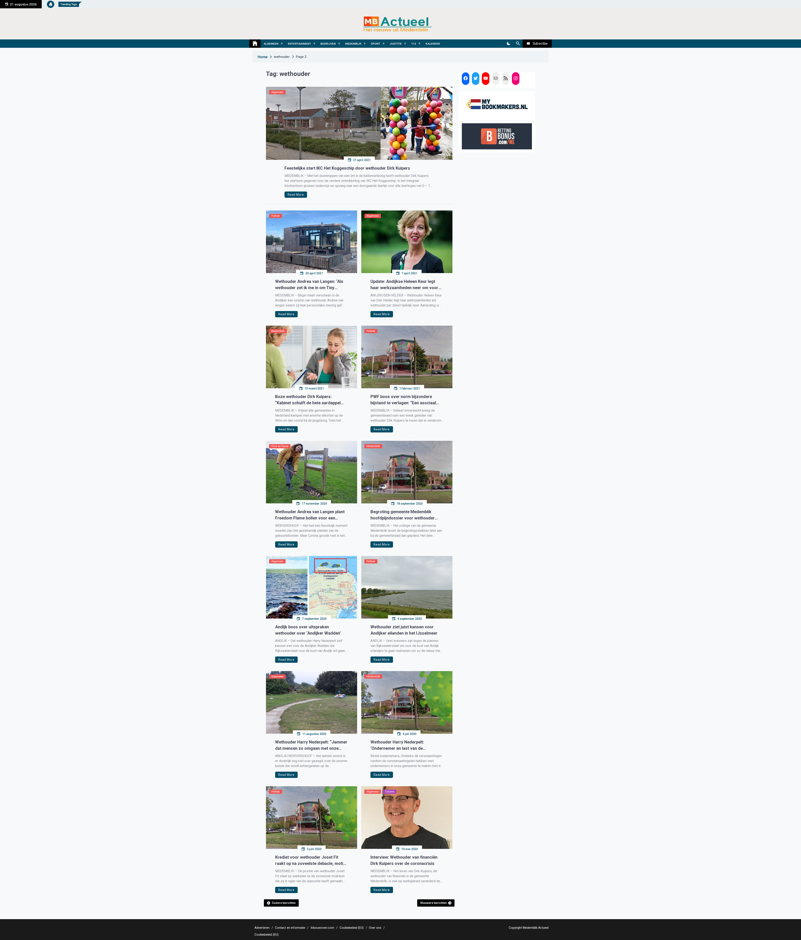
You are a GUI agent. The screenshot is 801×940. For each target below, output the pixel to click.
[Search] (518, 43)
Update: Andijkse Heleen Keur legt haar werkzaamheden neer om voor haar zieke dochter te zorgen (404, 285)
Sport (375, 43)
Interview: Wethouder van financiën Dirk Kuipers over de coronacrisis (403, 860)
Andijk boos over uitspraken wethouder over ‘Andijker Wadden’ (308, 630)
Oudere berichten (284, 903)
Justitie (396, 43)
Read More (296, 194)
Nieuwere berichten (433, 903)
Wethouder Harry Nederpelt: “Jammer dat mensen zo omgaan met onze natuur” (311, 745)
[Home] (255, 43)
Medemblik (353, 43)
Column (389, 791)
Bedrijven (328, 43)
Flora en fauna (279, 446)
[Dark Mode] (508, 43)
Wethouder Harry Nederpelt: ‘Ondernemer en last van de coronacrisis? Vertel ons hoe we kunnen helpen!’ (401, 745)
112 (413, 43)
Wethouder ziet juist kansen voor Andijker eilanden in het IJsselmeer (403, 630)
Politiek (275, 215)
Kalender (433, 43)
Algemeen (271, 43)
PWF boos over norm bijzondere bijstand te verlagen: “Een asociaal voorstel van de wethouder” (403, 400)
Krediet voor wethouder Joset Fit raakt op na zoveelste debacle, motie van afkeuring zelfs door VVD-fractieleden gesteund (310, 861)
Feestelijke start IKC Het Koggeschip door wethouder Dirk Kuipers (347, 168)
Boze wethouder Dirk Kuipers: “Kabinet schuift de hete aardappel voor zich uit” (308, 400)
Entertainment (299, 43)
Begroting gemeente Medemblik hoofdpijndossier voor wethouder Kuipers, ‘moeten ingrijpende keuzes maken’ (405, 515)
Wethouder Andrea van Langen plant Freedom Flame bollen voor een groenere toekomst (310, 515)
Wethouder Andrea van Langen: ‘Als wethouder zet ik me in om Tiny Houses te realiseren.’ (309, 285)
